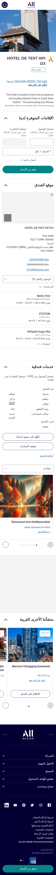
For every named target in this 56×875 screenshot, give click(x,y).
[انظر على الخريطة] (28, 208)
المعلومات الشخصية (44, 829)
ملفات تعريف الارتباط (44, 833)
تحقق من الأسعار (28, 868)
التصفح (49, 771)
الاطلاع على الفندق (30, 693)
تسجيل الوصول (42, 132)
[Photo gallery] (28, 31)
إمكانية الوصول (46, 455)
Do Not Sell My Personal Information (36, 842)
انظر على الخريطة (37, 680)
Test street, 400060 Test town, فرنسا (27, 81)
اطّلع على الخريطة (37, 84)
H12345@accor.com (38, 269)
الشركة (49, 755)
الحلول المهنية (46, 763)
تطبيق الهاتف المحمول (41, 778)
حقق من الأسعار (28, 169)
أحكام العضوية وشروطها (43, 825)
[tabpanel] (28, 319)
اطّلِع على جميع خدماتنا (28, 436)
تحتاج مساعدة (45, 786)
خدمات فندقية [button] (43, 366)
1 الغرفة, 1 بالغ (43, 151)
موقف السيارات (28, 446)
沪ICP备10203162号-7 (43, 853)
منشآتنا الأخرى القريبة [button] (37, 619)
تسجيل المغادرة (14, 132)
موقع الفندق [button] (44, 185)
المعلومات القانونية (45, 837)
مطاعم (47, 468)
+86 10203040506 (39, 259)
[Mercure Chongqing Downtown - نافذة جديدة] (30, 645)
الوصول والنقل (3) (41, 279)
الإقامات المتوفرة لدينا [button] (36, 118)
